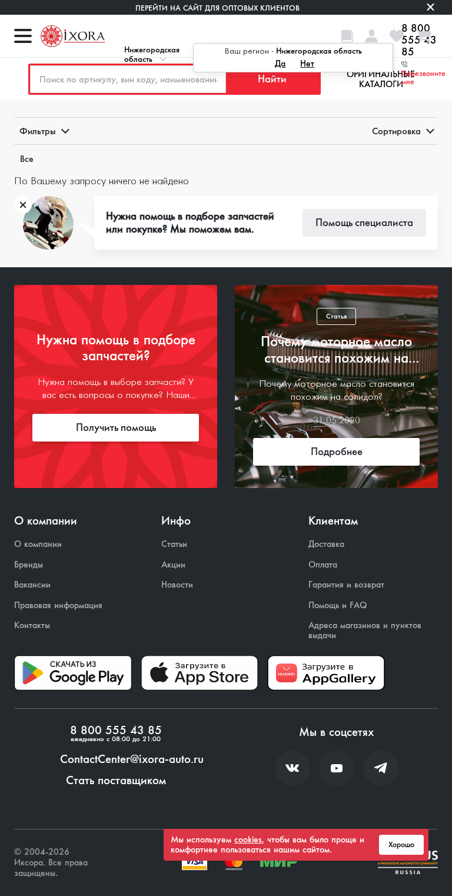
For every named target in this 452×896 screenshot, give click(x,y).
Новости (177, 585)
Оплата (322, 565)
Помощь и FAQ (337, 605)
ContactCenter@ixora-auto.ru (132, 759)
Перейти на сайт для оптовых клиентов (217, 8)
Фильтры (37, 131)
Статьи (174, 544)
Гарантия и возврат (346, 585)
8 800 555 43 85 (116, 730)
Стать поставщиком (116, 780)
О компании (38, 544)
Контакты (32, 625)
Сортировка (396, 131)
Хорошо (401, 844)
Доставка (326, 544)
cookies (248, 839)
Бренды (28, 565)
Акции (173, 565)
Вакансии (32, 585)
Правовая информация (58, 605)
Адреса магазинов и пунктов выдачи (364, 630)
